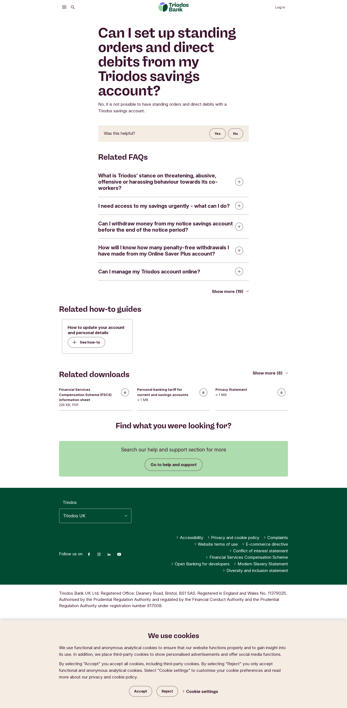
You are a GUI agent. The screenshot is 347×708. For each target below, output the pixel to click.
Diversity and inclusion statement (257, 570)
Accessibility (191, 537)
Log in (280, 7)
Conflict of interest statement (260, 550)
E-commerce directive (267, 544)
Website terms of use (218, 544)
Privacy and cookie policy (235, 537)
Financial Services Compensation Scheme (248, 557)
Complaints (277, 537)
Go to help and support (174, 464)
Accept (140, 691)
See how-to (90, 342)
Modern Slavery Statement (263, 563)
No (235, 134)
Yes (217, 134)
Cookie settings (202, 691)
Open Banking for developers (202, 563)
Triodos (70, 502)
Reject (167, 691)
